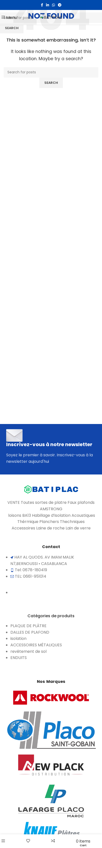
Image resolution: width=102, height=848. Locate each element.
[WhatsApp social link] (53, 5)
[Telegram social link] (59, 5)
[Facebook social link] (42, 5)
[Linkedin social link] (48, 5)
